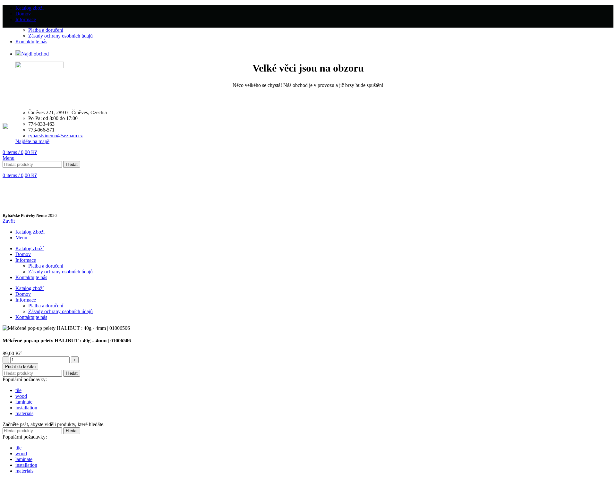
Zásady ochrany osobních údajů (60, 35)
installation (26, 407)
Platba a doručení (45, 30)
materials (24, 413)
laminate (23, 402)
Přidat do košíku (20, 366)
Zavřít (9, 221)
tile (18, 390)
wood (21, 396)
